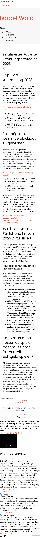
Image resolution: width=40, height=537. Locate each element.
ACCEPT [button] (18, 433)
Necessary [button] (4, 491)
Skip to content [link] (6, 1)
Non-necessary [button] (6, 512)
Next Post (20, 403)
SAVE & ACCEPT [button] (7, 533)
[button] (20, 28)
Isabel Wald (5, 5)
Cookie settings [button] (7, 433)
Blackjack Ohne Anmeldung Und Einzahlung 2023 (17, 216)
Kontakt (9, 40)
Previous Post (20, 400)
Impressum (22, 415)
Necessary (7, 494)
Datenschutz (22, 417)
